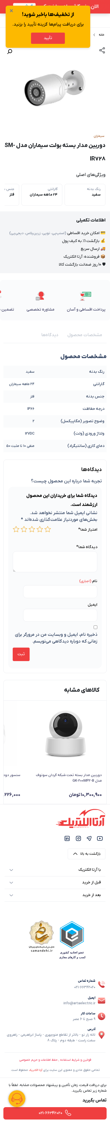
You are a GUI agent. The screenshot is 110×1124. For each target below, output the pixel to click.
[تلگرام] (89, 838)
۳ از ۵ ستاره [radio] (31, 529)
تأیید (48, 38)
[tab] (84, 335)
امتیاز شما (87, 529)
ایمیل (92, 604)
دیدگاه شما (86, 547)
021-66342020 (84, 987)
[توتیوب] (99, 838)
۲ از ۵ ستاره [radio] (39, 529)
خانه (101, 35)
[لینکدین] (67, 838)
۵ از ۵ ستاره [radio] (16, 529)
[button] (10, 52)
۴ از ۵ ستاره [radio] (24, 529)
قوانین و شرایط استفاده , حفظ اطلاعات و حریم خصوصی (55, 1060)
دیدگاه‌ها (49, 335)
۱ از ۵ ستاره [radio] (47, 529)
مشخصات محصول (84, 335)
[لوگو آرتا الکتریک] (80, 818)
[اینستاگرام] (78, 838)
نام (94, 581)
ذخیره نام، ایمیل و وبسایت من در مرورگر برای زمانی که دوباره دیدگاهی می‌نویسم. (56, 638)
